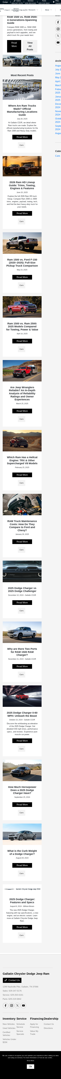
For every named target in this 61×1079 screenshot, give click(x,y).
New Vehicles (9, 1024)
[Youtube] (58, 42)
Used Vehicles (9, 1028)
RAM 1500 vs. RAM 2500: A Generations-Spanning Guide (22, 20)
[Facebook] (58, 22)
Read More (14, 44)
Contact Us (14, 980)
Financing (36, 1018)
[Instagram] (58, 29)
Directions (48, 1028)
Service (21, 1018)
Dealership (51, 1018)
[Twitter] (58, 36)
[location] (53, 2)
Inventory (9, 1018)
